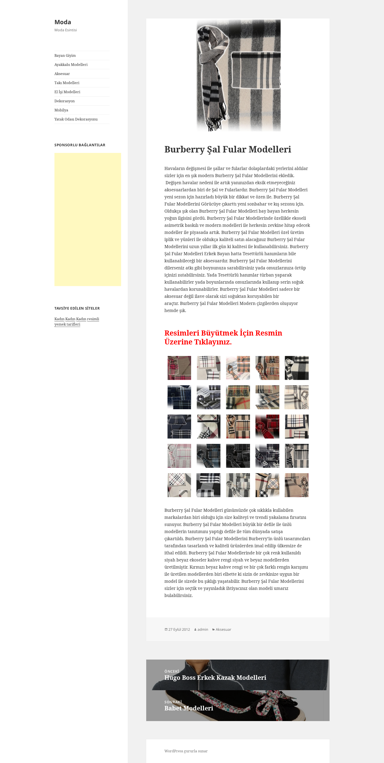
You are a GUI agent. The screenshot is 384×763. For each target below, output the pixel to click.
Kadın (59, 318)
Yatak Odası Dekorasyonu (76, 119)
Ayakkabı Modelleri (71, 64)
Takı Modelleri (66, 82)
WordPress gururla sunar (186, 751)
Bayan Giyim (65, 55)
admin (203, 629)
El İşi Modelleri (67, 91)
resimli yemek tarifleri (76, 321)
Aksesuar (62, 73)
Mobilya (61, 110)
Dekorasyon (64, 101)
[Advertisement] (87, 219)
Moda (62, 22)
